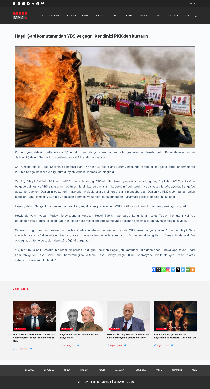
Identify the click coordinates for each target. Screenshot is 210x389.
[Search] (196, 16)
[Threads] (37, 3)
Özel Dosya (144, 16)
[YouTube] (28, 3)
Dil (191, 3)
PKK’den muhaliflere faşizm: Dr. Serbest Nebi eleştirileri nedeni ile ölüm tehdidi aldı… (34, 337)
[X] (158, 269)
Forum (113, 16)
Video (158, 16)
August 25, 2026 (163, 346)
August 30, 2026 (21, 349)
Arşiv (186, 16)
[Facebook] (14, 3)
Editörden (173, 16)
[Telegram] (33, 3)
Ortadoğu (71, 16)
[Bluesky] (42, 3)
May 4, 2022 (19, 45)
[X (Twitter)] (19, 3)
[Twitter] (183, 269)
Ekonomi (99, 16)
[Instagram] (23, 3)
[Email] (188, 269)
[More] (192, 269)
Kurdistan (54, 16)
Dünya (85, 16)
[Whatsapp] (163, 269)
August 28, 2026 (115, 346)
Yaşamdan (127, 16)
